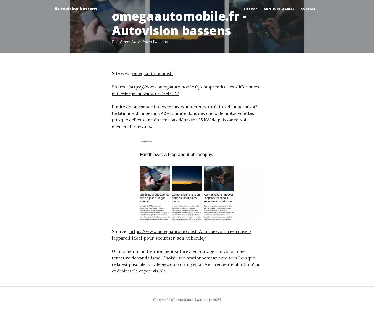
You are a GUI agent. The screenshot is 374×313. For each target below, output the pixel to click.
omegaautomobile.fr (152, 73)
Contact (308, 9)
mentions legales (279, 9)
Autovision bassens (76, 9)
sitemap (250, 9)
